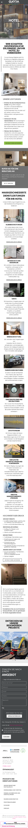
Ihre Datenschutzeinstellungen (15, 823)
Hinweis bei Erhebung (8, 826)
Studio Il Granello (18, 817)
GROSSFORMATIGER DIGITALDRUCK (9, 786)
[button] (12, 660)
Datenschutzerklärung (16, 725)
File (3, 708)
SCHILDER (6, 805)
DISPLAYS (6, 808)
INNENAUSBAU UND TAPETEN (12, 790)
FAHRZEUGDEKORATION (11, 799)
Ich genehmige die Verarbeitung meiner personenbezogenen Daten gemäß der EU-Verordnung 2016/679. (14, 730)
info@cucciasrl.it (7, 766)
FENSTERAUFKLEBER (10, 802)
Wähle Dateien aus (14, 716)
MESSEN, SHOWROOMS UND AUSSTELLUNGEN (12, 793)
